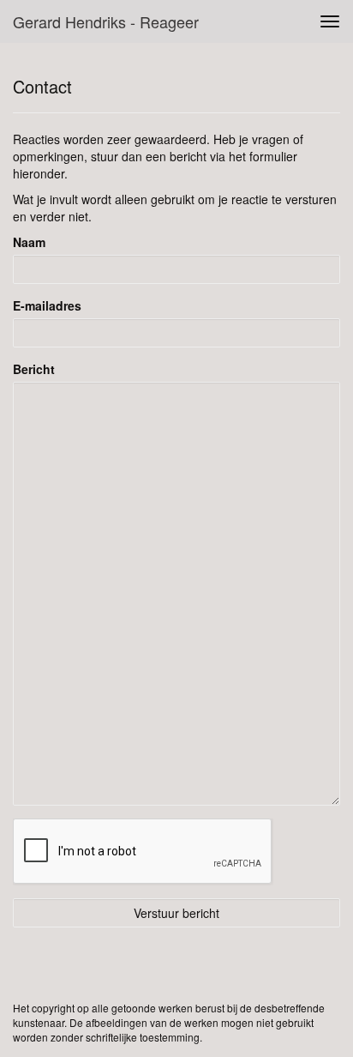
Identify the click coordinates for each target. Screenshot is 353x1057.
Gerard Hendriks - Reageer (106, 21)
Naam (29, 242)
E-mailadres (47, 305)
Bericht (34, 369)
